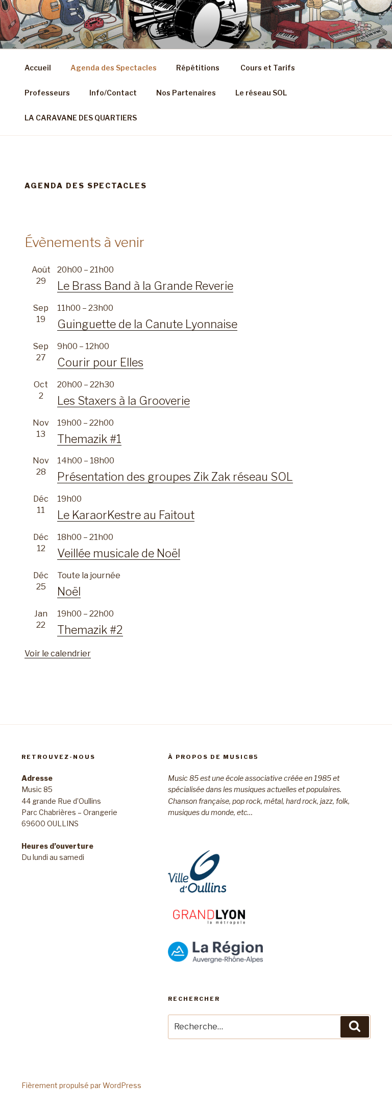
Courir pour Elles (100, 362)
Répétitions (197, 67)
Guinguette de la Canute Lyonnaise (147, 324)
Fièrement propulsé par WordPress (81, 1085)
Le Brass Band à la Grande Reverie (145, 285)
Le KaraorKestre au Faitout (125, 515)
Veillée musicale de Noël (118, 553)
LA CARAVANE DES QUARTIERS (80, 117)
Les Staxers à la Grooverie (123, 400)
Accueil (37, 67)
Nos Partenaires (186, 92)
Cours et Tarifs (267, 67)
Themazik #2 (90, 629)
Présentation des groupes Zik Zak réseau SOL (175, 476)
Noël (69, 591)
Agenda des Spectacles (113, 67)
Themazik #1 (89, 439)
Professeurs (47, 92)
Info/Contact (113, 92)
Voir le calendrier (57, 653)
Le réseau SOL (261, 92)
